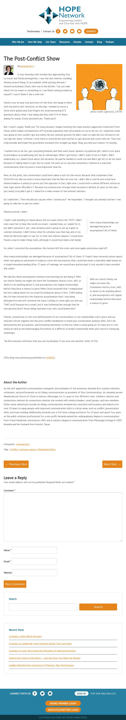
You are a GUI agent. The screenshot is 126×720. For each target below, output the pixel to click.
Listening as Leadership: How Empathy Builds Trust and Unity (40, 643)
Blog (99, 42)
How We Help (35, 42)
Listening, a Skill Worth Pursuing (25, 636)
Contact (89, 42)
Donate (91, 31)
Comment (9, 490)
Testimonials (33, 31)
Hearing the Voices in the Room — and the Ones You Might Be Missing (44, 657)
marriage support (28, 449)
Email (7, 561)
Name (7, 550)
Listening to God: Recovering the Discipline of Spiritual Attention (42, 650)
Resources (64, 42)
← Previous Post (16, 464)
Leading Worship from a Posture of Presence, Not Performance (41, 665)
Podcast (110, 42)
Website (8, 572)
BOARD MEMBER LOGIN (63, 703)
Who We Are (18, 42)
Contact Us (49, 31)
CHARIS (50, 357)
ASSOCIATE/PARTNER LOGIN (63, 709)
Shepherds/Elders (47, 449)
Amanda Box (26, 66)
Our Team (51, 42)
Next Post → (112, 464)
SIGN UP (81, 693)
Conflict (14, 449)
